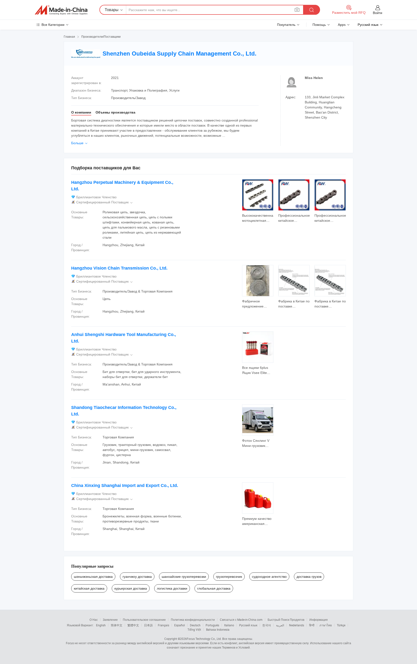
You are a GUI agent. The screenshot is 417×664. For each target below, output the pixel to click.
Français (163, 625)
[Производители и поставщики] (61, 10)
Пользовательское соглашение (144, 619)
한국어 (266, 625)
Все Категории (53, 25)
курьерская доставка (130, 588)
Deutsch (195, 625)
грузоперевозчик (229, 576)
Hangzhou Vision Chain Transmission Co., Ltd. (119, 268)
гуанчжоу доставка (137, 576)
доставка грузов (309, 576)
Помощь (319, 25)
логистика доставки (172, 588)
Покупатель (286, 25)
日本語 (148, 625)
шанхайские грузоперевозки (184, 576)
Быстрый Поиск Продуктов (286, 619)
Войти (377, 13)
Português (212, 625)
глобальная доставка (213, 588)
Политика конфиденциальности (193, 619)
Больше (79, 143)
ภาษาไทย (326, 625)
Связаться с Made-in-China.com (241, 619)
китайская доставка (89, 588)
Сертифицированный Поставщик (104, 202)
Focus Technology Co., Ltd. (204, 639)
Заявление (110, 619)
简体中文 (116, 625)
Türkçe (341, 625)
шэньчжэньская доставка (93, 576)
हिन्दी (311, 625)
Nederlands (296, 625)
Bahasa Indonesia (217, 629)
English (101, 625)
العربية (280, 625)
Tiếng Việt (194, 629)
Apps (342, 25)
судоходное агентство (269, 576)
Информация (318, 619)
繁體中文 (133, 625)
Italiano (229, 625)
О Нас (94, 619)
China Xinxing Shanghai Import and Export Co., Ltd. (124, 485)
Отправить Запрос (258, 217)
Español (179, 625)
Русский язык (248, 625)
